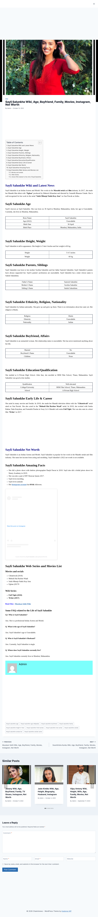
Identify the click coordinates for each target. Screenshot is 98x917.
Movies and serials (17, 172)
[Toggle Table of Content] (39, 142)
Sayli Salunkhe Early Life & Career (20, 163)
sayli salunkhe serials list (14, 731)
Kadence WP (66, 911)
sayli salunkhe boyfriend (49, 723)
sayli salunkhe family (66, 723)
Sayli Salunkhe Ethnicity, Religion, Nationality (24, 155)
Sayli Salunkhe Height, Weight (18, 150)
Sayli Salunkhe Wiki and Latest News (21, 145)
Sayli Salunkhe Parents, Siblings (19, 153)
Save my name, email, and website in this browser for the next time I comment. (31, 864)
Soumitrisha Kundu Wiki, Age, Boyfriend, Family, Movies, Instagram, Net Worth (74, 745)
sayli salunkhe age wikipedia (30, 723)
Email (37, 859)
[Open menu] (94, 3)
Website (70, 859)
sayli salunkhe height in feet (15, 727)
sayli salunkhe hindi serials (35, 727)
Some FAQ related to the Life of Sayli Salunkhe (26, 177)
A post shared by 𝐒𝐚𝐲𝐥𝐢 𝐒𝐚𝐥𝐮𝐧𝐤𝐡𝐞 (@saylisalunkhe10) (31, 556)
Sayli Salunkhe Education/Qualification (21, 160)
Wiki (6, 99)
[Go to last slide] (5, 786)
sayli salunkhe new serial (54, 727)
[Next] (92, 786)
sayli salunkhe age (12, 723)
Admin (9, 108)
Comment (7, 833)
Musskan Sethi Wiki (23, 604)
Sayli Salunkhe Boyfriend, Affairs (19, 158)
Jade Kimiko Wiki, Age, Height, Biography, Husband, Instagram (48, 792)
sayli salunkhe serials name (33, 731)
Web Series (15, 174)
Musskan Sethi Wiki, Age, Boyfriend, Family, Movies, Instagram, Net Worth (22, 745)
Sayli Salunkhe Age (14, 148)
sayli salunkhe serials (71, 727)
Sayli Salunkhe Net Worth (17, 165)
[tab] (45, 808)
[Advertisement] (49, 25)
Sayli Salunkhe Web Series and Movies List (23, 170)
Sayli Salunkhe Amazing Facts (19, 168)
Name (6, 859)
